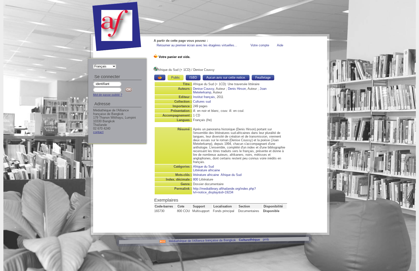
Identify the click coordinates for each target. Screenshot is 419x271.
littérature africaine (206, 175)
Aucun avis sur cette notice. (226, 77)
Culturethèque (249, 240)
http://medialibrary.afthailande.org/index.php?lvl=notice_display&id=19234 (224, 190)
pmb (266, 239)
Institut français (204, 97)
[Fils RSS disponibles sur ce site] (162, 241)
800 (195, 179)
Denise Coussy (203, 88)
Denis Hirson (237, 88)
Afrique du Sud (203, 166)
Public (175, 77)
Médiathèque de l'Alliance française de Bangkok (202, 240)
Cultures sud (202, 101)
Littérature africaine (206, 170)
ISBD (193, 77)
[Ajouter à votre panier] (159, 77)
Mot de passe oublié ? (107, 95)
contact (98, 132)
